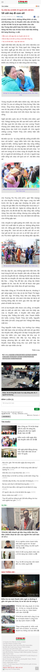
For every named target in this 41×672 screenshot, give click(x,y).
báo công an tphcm (28, 356)
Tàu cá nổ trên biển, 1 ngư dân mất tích (13, 41)
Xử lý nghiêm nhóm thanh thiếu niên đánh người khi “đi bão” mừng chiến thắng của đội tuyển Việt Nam (27, 545)
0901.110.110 (19, 667)
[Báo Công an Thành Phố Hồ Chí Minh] (23, 2)
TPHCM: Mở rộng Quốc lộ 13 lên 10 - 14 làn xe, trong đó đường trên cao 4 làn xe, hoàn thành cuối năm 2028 (27, 609)
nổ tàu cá (12, 355)
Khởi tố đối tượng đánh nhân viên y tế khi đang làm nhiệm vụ (27, 553)
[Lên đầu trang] (37, 668)
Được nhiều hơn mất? (9, 495)
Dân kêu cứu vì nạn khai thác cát (13, 473)
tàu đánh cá (6, 356)
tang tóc (20, 356)
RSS (38, 6)
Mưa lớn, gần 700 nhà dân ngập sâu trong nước (18, 462)
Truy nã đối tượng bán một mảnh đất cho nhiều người (27, 563)
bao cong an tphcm (16, 358)
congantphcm (6, 358)
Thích (35, 415)
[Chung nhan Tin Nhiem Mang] (11, 669)
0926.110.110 (11, 667)
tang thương (13, 356)
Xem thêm (5, 416)
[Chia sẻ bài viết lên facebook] (34, 16)
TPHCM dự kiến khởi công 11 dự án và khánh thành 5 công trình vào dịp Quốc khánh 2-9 (27, 619)
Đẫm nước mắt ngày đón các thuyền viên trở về (15, 36)
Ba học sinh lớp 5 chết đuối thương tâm (15, 484)
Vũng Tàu (28, 355)
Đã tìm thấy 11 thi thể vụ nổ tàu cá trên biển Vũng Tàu (17, 39)
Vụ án (4, 505)
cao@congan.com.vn (11, 662)
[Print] (38, 16)
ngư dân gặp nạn (20, 355)
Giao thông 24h (8, 572)
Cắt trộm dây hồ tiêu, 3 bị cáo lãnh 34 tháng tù (17, 481)
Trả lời (30, 415)
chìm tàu (34, 355)
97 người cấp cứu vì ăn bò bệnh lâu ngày (16, 492)
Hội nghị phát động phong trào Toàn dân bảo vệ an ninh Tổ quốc (27, 452)
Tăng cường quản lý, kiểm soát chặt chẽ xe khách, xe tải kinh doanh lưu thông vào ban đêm (27, 629)
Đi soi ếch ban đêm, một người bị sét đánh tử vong (19, 487)
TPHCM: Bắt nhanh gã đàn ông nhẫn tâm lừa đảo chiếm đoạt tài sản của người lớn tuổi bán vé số (20, 534)
